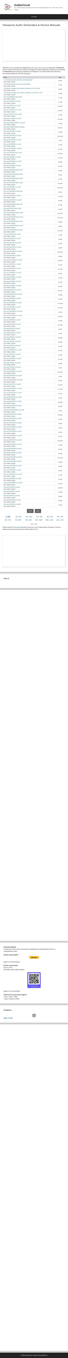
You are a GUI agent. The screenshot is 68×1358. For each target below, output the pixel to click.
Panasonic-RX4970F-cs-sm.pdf (12, 290)
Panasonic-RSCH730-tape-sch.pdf (13, 217)
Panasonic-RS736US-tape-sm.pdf (13, 178)
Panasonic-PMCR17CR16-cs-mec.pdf (14, 122)
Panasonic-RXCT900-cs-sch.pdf (13, 457)
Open (5, 81)
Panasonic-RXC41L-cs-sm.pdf (12, 341)
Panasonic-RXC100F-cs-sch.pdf (13, 375)
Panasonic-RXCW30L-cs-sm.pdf (13, 474)
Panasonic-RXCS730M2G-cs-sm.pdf (14, 410)
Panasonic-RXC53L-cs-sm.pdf (12, 367)
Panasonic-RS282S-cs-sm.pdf (12, 157)
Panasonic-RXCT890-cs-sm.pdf (12, 448)
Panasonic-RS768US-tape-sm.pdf (13, 182)
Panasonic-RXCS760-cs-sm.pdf (12, 418)
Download (8, 81)
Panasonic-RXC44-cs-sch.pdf (12, 345)
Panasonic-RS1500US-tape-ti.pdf (13, 191)
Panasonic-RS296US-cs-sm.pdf (12, 161)
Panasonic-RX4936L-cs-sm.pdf (12, 285)
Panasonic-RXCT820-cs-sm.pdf (12, 431)
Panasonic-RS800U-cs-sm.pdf (12, 187)
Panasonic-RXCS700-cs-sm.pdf (12, 392)
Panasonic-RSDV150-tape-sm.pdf (13, 221)
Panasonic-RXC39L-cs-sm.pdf (12, 337)
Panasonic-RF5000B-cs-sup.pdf (13, 148)
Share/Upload (16, 527)
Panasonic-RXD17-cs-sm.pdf (12, 495)
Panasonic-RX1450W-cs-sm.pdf (13, 251)
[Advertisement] (34, 46)
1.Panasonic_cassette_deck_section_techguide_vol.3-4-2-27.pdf (22, 88)
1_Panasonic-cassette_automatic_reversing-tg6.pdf (18, 79)
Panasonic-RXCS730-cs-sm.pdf (12, 405)
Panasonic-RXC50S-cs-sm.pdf (12, 358)
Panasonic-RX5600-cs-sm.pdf (12, 320)
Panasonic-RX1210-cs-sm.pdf (12, 238)
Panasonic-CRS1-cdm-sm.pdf (12, 105)
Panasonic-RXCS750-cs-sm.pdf (12, 414)
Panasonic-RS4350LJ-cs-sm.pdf (13, 200)
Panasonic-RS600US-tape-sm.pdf (13, 170)
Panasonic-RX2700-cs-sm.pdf (12, 268)
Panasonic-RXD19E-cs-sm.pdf (12, 500)
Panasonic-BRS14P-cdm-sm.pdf (13, 97)
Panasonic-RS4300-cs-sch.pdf (12, 195)
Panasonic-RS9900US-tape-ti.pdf (13, 204)
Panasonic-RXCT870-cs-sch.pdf (13, 440)
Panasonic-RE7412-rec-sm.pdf (12, 135)
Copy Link (13, 81)
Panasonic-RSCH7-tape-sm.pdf (12, 208)
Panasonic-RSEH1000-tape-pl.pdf (13, 230)
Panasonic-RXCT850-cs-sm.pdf (12, 435)
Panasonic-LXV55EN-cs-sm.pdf (12, 118)
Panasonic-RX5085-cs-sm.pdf (12, 307)
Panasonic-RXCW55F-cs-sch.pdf (13, 482)
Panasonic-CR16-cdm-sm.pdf (12, 101)
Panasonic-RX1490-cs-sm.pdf (12, 255)
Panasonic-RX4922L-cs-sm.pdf (12, 272)
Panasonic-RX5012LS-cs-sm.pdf (13, 294)
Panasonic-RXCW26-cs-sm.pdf (12, 470)
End (38, 511)
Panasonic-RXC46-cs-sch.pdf (12, 354)
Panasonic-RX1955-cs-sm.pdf (12, 264)
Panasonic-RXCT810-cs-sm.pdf (12, 427)
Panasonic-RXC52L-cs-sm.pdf (12, 362)
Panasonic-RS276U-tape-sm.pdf (13, 152)
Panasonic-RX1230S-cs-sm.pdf (12, 247)
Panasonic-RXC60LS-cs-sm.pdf (12, 371)
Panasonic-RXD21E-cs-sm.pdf (12, 504)
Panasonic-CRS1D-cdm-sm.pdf (12, 109)
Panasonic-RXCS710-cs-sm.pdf (12, 397)
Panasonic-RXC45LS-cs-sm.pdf (12, 350)
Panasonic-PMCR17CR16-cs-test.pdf (14, 127)
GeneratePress (43, 1355)
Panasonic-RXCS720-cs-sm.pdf (12, 401)
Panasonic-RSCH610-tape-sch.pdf (13, 212)
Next (30, 511)
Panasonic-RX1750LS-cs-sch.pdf (13, 260)
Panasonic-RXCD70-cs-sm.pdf (12, 384)
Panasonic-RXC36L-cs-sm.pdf (12, 332)
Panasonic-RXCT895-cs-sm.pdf (12, 452)
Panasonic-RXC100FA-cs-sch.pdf (13, 380)
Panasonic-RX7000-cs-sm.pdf (12, 324)
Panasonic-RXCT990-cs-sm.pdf (12, 465)
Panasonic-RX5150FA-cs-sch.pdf (13, 311)
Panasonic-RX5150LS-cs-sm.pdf (13, 315)
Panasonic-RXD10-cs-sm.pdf (12, 487)
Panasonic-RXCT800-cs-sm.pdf (12, 422)
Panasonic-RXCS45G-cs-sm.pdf (13, 388)
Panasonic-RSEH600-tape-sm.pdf (13, 225)
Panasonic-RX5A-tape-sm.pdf (12, 234)
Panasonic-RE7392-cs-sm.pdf (12, 131)
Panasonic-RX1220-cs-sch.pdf (12, 242)
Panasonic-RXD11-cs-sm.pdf (12, 491)
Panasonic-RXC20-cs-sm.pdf (12, 328)
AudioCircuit (22, 5)
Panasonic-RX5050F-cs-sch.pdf (12, 302)
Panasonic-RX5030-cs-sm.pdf (12, 298)
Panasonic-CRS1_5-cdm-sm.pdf (13, 114)
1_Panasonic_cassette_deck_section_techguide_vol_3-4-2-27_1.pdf (23, 92)
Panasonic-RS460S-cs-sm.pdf (12, 165)
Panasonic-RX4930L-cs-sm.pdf (12, 277)
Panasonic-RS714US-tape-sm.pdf (13, 174)
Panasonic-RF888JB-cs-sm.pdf (12, 144)
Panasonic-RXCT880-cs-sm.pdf (12, 444)
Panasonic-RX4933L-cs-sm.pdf (12, 281)
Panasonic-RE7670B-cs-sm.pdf (12, 140)
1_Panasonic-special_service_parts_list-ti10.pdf (17, 84)
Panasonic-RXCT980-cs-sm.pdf (12, 461)
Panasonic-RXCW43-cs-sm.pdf (12, 478)
